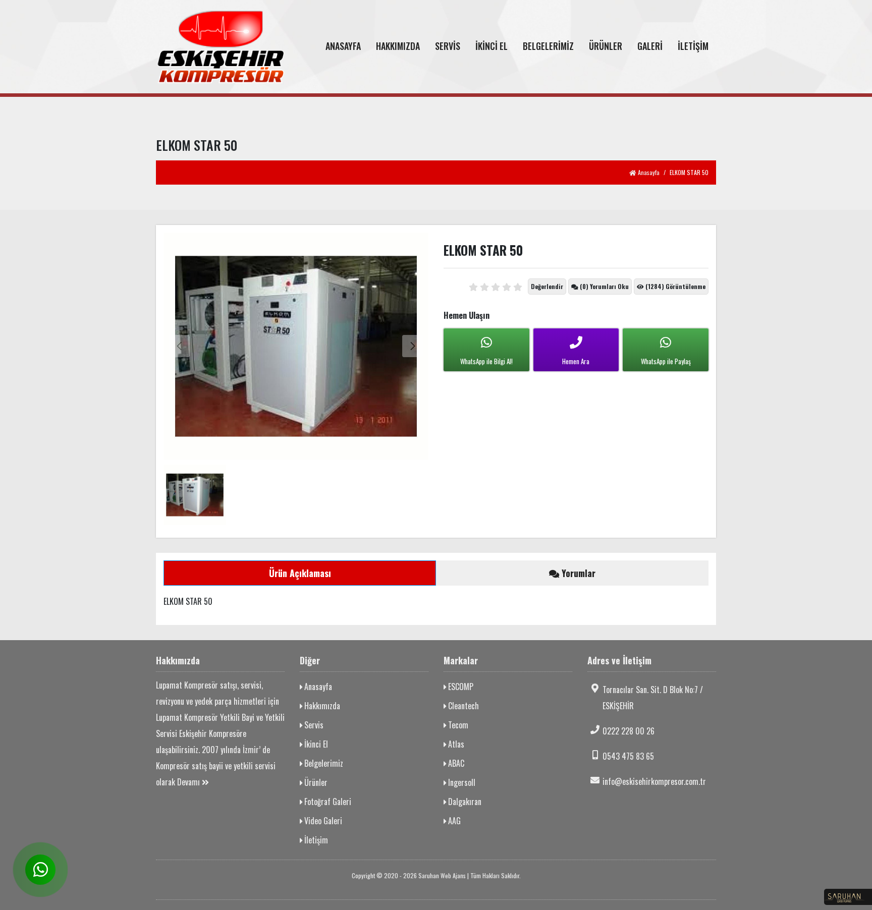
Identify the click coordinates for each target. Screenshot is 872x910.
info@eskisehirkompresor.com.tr (654, 781)
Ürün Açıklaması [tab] (300, 573)
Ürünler (315, 782)
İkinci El (315, 744)
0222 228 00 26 (629, 731)
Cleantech (462, 706)
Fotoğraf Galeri (326, 801)
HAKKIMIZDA (398, 45)
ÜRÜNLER (605, 45)
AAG (453, 821)
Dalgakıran (463, 801)
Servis (312, 725)
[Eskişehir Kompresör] (220, 46)
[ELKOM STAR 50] (296, 346)
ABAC (455, 763)
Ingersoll (460, 782)
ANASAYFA (343, 45)
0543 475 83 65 (628, 756)
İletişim (315, 840)
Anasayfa (648, 172)
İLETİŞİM (693, 45)
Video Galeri (322, 821)
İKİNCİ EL (491, 45)
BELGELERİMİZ (548, 45)
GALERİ (650, 45)
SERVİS (447, 45)
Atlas (455, 744)
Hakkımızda (321, 706)
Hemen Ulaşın (466, 315)
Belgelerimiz (322, 763)
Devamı (189, 782)
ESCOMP (459, 686)
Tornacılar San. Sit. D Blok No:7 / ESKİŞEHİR (653, 698)
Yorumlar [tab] (577, 573)
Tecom (457, 725)
